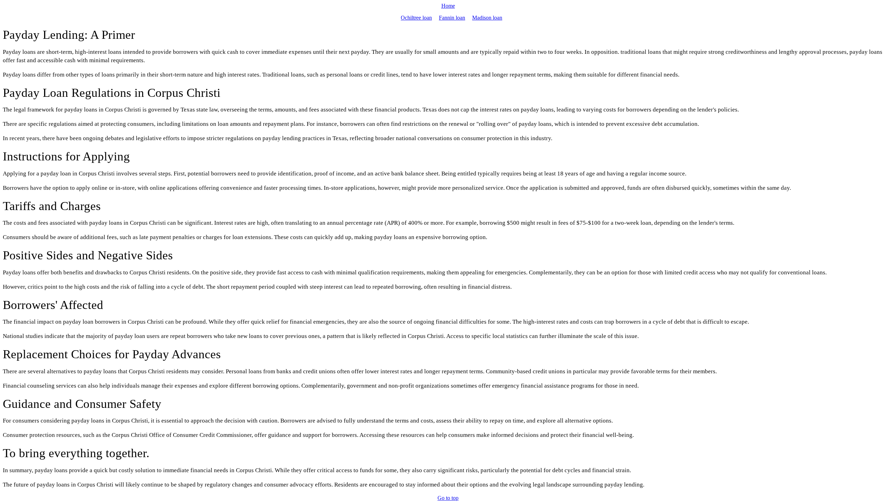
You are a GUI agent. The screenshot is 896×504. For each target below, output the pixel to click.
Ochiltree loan (416, 18)
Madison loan (487, 18)
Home (448, 6)
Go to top (448, 498)
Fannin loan (452, 18)
